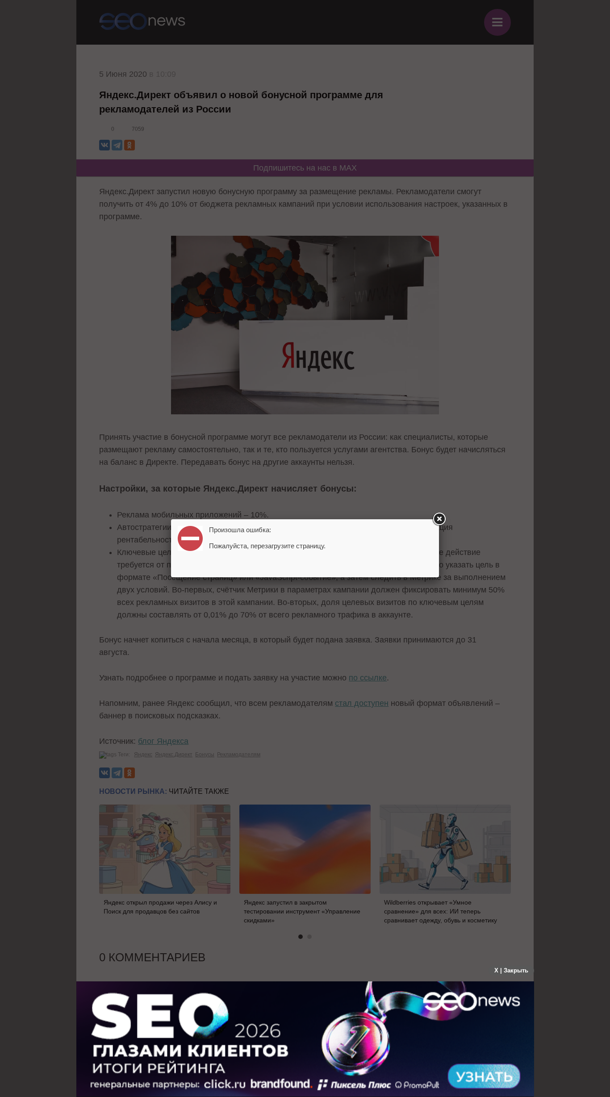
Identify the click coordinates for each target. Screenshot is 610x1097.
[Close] (439, 519)
